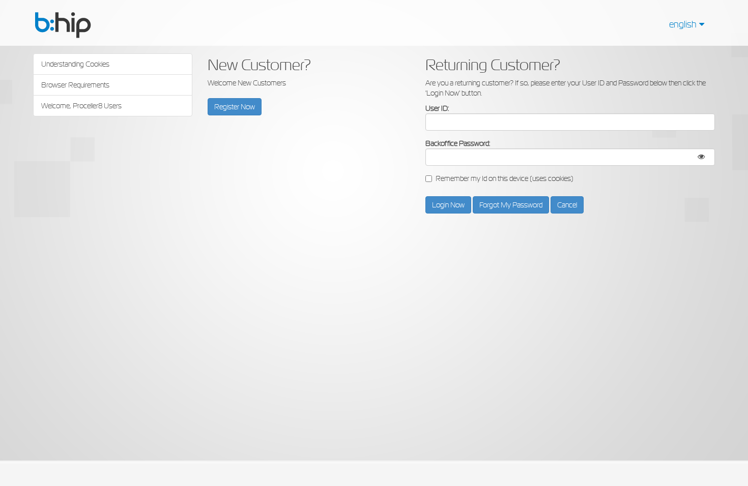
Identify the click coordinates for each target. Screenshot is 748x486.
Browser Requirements (75, 85)
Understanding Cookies (75, 64)
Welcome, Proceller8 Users (81, 106)
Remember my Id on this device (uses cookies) (504, 178)
